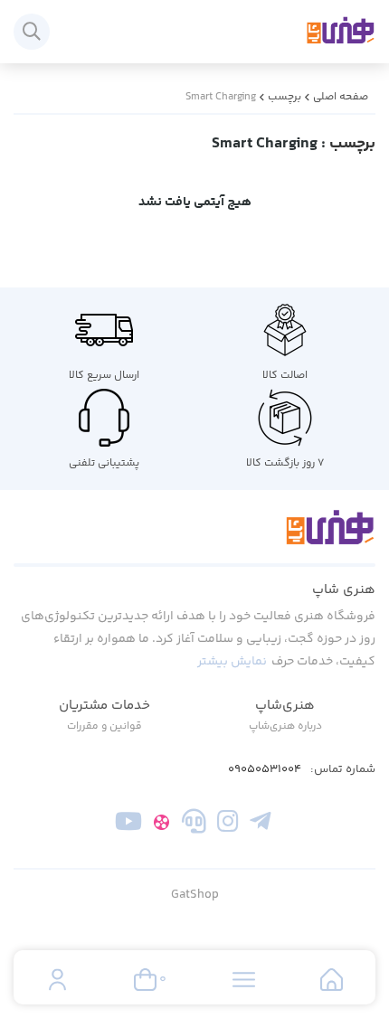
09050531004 (264, 769)
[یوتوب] (129, 824)
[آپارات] (161, 824)
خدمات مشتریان (104, 705)
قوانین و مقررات (104, 726)
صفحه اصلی (340, 97)
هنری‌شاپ (285, 705)
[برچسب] (194, 538)
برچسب (284, 97)
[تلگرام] (260, 824)
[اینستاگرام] (227, 824)
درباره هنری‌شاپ (285, 726)
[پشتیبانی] (194, 824)
